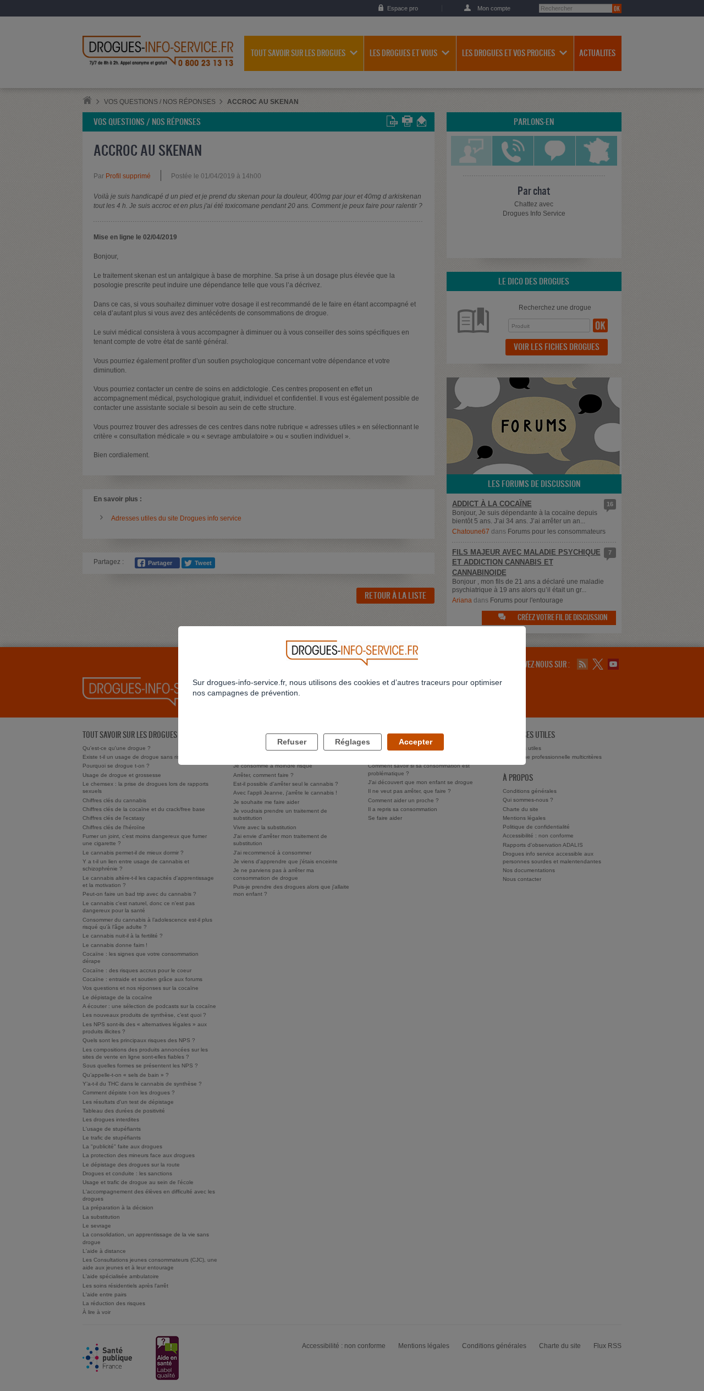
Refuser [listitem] (291, 741)
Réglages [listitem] (352, 741)
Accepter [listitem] (415, 741)
